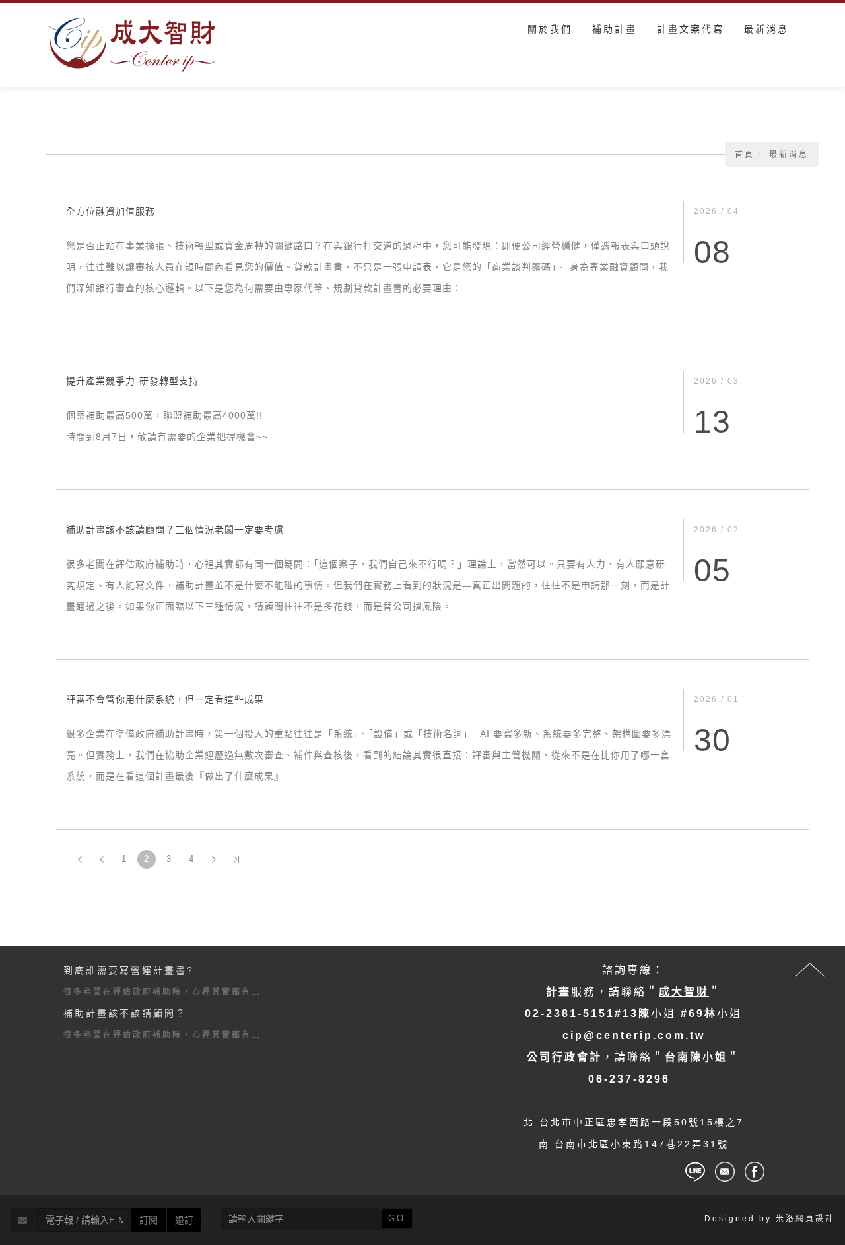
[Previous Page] (101, 859)
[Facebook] (754, 1172)
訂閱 (148, 1220)
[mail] (725, 1172)
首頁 (745, 154)
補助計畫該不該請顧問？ (125, 1013)
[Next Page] (214, 859)
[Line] (695, 1172)
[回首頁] (132, 45)
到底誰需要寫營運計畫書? (128, 970)
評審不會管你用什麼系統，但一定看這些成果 (165, 699)
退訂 (184, 1220)
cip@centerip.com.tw (633, 1035)
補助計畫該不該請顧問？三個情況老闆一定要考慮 (175, 529)
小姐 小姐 (633, 1013)
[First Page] (79, 859)
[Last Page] (236, 859)
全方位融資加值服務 (110, 211)
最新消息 (789, 154)
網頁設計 (815, 1218)
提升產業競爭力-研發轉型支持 (132, 381)
